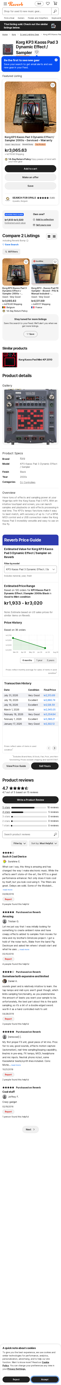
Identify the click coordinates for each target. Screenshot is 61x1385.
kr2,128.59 (49, 704)
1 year (39, 660)
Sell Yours (44, 766)
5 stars (6, 807)
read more (7, 890)
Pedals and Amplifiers (38, 18)
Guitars (21, 18)
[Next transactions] (54, 748)
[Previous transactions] (48, 748)
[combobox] (27, 569)
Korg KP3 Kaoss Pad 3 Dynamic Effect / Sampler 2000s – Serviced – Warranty (29, 138)
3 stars (6, 816)
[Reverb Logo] (15, 4)
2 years (50, 660)
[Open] (54, 569)
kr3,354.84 (49, 714)
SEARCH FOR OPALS (24, 197)
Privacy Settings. (16, 1369)
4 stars (6, 811)
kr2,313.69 (49, 695)
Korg (22, 458)
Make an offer (30, 177)
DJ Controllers (27, 482)
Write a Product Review (30, 799)
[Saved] (48, 3)
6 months (27, 660)
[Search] (54, 11)
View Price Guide (16, 766)
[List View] (54, 236)
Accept (44, 1379)
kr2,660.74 (49, 700)
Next (28, 1129)
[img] (43, 198)
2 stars (6, 821)
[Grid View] (49, 236)
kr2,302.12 (49, 723)
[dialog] (30, 1364)
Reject (16, 1379)
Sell (39, 3)
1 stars (6, 825)
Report (8, 899)
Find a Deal (9, 18)
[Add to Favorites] (37, 52)
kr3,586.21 (49, 719)
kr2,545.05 (49, 709)
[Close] (56, 60)
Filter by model (12, 563)
